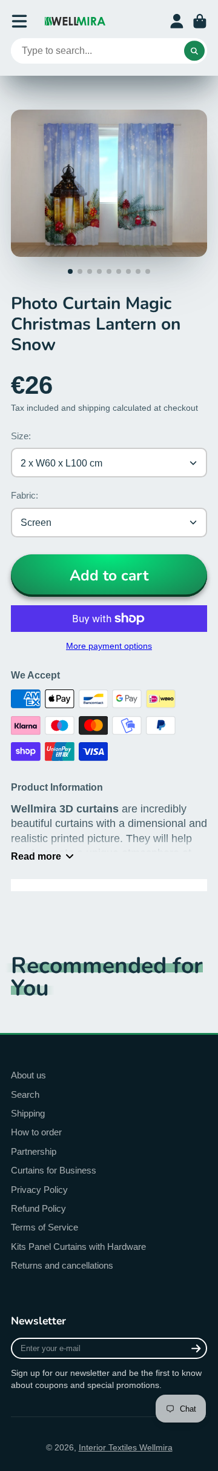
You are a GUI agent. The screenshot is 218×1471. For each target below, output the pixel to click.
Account (177, 21)
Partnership (33, 1151)
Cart (200, 21)
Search (25, 1094)
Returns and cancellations (62, 1265)
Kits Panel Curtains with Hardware (78, 1246)
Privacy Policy (39, 1189)
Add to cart (109, 575)
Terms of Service (44, 1227)
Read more (36, 856)
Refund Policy (38, 1208)
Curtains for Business (53, 1170)
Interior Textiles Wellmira (126, 1447)
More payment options (109, 646)
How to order (36, 1132)
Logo (75, 21)
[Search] (194, 51)
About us (28, 1075)
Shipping (28, 1113)
